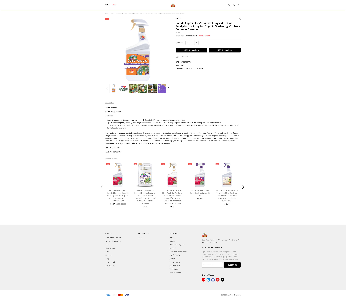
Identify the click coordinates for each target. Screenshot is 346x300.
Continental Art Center (178, 252)
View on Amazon (191, 50)
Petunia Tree (110, 266)
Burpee (172, 238)
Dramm (173, 248)
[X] (222, 280)
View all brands (175, 273)
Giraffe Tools (175, 255)
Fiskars (172, 259)
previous (101, 187)
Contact (108, 255)
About (107, 245)
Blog (107, 259)
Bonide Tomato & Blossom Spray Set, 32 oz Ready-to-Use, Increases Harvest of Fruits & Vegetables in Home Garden (227, 195)
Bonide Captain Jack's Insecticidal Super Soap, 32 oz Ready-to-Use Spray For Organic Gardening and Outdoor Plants (117, 195)
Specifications (186, 56)
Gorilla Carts (174, 269)
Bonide (172, 241)
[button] (173, 223)
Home (107, 5)
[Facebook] (213, 280)
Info (177, 56)
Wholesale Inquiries (113, 241)
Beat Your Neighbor (177, 245)
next (243, 187)
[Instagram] (208, 280)
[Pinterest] (217, 280)
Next (168, 88)
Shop (115, 5)
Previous (107, 88)
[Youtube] (203, 280)
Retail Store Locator (113, 238)
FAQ (107, 252)
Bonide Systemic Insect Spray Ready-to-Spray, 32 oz (200, 193)
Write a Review (204, 36)
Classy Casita (175, 262)
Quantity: (179, 42)
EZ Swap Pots (175, 266)
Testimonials (110, 262)
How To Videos (111, 248)
